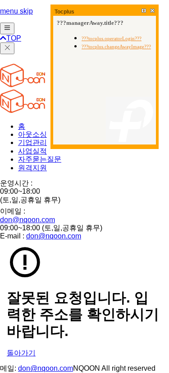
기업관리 (32, 142)
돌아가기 (21, 353)
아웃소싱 (32, 134)
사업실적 (32, 151)
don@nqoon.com (27, 220)
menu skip (16, 11)
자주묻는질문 (39, 159)
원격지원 (32, 168)
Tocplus (64, 12)
